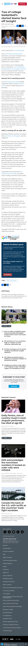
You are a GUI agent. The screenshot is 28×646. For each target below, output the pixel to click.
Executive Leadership (8, 551)
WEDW (11, 540)
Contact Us (5, 569)
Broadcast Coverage (8, 609)
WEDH (4, 540)
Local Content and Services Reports (12, 627)
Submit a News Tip (7, 575)
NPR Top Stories (11, 280)
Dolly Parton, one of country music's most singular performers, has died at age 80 (13, 419)
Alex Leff (3, 513)
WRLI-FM (17, 541)
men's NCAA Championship (13, 54)
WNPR (9, 541)
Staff (4, 554)
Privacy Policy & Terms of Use (10, 603)
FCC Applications (7, 615)
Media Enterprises (7, 563)
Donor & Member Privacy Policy (11, 600)
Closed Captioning (7, 612)
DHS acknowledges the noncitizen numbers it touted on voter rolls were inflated (13, 465)
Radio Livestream (7, 584)
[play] (2, 644)
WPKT (13, 541)
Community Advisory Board (10, 560)
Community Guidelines (8, 590)
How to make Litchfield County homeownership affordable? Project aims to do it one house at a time (15, 334)
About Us (5, 545)
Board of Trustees (7, 557)
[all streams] (26, 644)
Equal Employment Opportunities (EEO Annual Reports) (13, 597)
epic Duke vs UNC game (12, 136)
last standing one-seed (11, 82)
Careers (5, 566)
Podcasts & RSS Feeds (8, 581)
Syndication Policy (7, 618)
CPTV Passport (6, 593)
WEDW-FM (5, 541)
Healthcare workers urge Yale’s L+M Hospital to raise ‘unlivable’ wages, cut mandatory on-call (15, 367)
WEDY (15, 540)
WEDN (7, 540)
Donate (23, 4)
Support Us (5, 572)
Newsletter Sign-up (8, 578)
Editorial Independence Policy (10, 621)
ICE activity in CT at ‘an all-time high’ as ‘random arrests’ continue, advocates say (15, 342)
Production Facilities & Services (10, 624)
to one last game (18, 50)
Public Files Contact (7, 542)
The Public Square (7, 630)
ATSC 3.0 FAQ (15, 542)
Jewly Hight (4, 426)
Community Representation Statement (13, 587)
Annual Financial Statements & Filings (12, 606)
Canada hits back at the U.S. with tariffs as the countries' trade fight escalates (13, 507)
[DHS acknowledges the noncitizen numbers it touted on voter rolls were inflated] (13, 450)
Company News (7, 548)
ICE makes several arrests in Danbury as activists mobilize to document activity (15, 359)
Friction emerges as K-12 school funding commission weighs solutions (15, 350)
